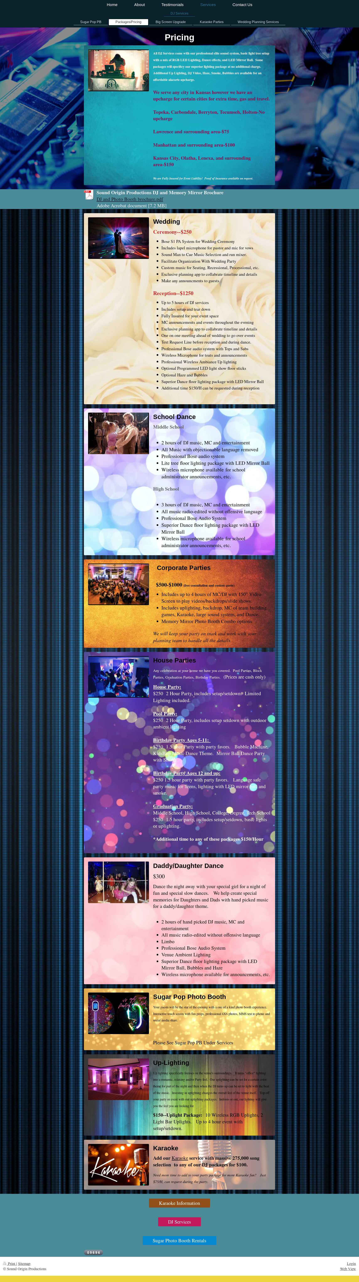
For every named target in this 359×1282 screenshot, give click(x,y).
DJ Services (179, 1221)
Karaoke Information (179, 1203)
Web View (348, 1268)
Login (351, 1263)
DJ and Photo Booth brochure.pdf (130, 199)
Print (11, 1263)
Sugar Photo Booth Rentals (179, 1240)
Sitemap (24, 1263)
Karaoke (180, 1158)
